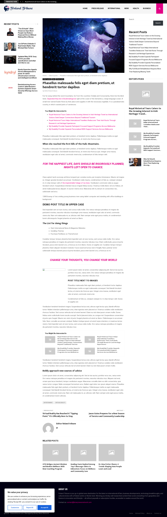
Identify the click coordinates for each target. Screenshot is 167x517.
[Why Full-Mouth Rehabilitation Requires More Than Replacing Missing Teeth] (135, 162)
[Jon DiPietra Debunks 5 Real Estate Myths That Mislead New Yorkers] (10, 47)
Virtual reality (60, 79)
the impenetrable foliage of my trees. (76, 183)
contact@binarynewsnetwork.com (79, 502)
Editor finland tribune (50, 91)
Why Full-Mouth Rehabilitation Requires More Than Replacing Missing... (152, 162)
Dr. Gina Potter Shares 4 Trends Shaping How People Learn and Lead (110, 467)
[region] (30, 500)
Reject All (29, 507)
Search (131, 19)
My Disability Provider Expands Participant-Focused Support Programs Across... (151, 136)
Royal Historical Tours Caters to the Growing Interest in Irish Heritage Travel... (145, 111)
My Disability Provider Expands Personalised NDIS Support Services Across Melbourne (81, 129)
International (114, 8)
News (126, 8)
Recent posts (11, 24)
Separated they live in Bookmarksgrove (61, 99)
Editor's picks (46, 79)
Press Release (98, 8)
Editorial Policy (139, 513)
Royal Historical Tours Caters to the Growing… (41, 1)
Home (85, 8)
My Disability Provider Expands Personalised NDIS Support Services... (152, 148)
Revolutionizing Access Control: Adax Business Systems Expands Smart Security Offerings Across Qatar (27, 89)
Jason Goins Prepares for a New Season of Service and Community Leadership (106, 415)
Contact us (157, 513)
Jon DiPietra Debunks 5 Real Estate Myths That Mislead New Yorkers (27, 46)
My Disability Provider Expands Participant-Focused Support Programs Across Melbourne (82, 126)
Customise (15, 507)
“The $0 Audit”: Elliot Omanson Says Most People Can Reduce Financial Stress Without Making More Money (27, 33)
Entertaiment (48, 402)
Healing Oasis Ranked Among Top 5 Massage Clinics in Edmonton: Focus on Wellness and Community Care (83, 468)
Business (147, 8)
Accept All (44, 507)
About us (149, 513)
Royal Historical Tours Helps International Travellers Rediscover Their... (151, 123)
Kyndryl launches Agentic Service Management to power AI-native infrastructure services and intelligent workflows (27, 74)
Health (136, 8)
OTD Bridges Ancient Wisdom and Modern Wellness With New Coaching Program (55, 467)
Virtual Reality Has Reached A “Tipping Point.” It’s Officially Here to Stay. (60, 415)
